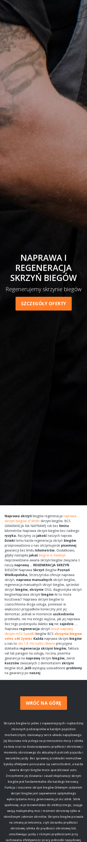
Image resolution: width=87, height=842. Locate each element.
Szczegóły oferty (43, 304)
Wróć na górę (43, 703)
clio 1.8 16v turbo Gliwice (36, 643)
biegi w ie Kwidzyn (52, 555)
